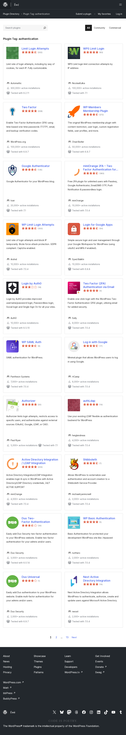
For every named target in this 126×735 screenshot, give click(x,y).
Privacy (7, 672)
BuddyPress (11, 698)
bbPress (9, 693)
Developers (71, 666)
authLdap (89, 400)
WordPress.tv (74, 672)
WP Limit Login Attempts (38, 224)
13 (67, 637)
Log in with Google (95, 342)
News (6, 661)
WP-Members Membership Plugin (95, 109)
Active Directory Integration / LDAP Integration (40, 461)
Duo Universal (31, 576)
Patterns (38, 672)
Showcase (40, 656)
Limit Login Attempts (35, 48)
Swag (100, 672)
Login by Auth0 (31, 283)
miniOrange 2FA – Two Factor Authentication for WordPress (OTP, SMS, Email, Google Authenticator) (99, 167)
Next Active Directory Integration (96, 578)
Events (99, 661)
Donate (101, 666)
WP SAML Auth (31, 342)
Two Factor (29, 107)
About (6, 656)
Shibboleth (90, 459)
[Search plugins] (45, 28)
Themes (38, 661)
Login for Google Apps (98, 224)
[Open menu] (121, 4)
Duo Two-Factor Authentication (36, 520)
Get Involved (102, 656)
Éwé (12, 712)
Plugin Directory (11, 14)
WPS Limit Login (93, 48)
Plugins (38, 666)
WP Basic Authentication (99, 518)
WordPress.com (13, 682)
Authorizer (28, 400)
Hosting (7, 666)
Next (74, 637)
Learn (68, 656)
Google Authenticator (36, 166)
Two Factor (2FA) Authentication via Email (98, 285)
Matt (7, 687)
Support (69, 661)
